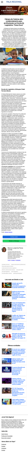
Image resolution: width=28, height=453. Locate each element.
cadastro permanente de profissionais (18, 264)
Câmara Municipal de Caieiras (7, 266)
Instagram (18, 260)
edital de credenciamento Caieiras (8, 269)
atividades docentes (6, 264)
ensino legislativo (14, 271)
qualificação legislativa (17, 273)
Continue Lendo (14, 237)
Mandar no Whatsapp (14, 241)
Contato (13, 260)
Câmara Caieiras (8, 232)
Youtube (3, 446)
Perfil (9, 260)
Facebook (3, 444)
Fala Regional (14, 2)
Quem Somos (4, 434)
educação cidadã (19, 269)
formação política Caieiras (7, 273)
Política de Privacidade (6, 436)
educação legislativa (6, 271)
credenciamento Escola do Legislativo (9, 268)
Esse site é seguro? (6, 438)
